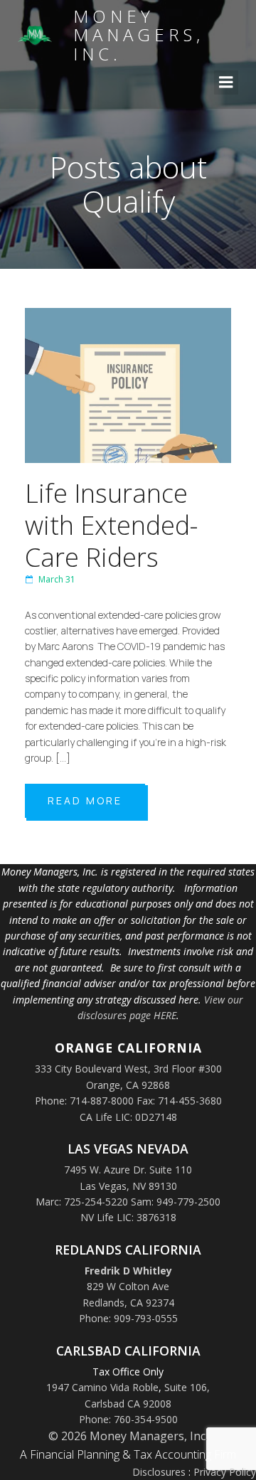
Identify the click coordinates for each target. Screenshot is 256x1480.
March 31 (56, 579)
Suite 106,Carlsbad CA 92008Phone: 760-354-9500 (144, 1403)
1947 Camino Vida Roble (102, 1387)
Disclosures (159, 1472)
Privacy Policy (224, 1472)
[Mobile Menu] (226, 82)
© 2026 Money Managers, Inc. (128, 1436)
